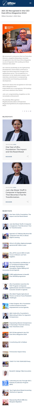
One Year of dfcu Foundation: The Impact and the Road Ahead (16, 149)
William (4, 16)
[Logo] (9, 3)
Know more (9, 156)
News (19, 16)
